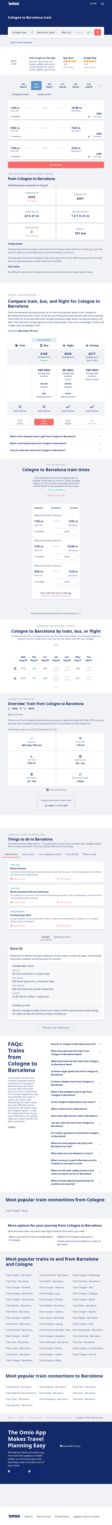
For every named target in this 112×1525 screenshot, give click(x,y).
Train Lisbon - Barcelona (18, 1348)
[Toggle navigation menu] (102, 3)
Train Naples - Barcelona (85, 1317)
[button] (66, 32)
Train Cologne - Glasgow (85, 1293)
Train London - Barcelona (19, 1275)
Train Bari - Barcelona (84, 1342)
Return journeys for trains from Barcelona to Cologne (31, 1238)
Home (11, 1417)
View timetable (32, 236)
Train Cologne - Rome (17, 1210)
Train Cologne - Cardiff (17, 1336)
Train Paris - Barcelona (17, 1281)
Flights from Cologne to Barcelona (74, 1236)
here (78, 613)
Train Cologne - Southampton (88, 1348)
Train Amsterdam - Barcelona (88, 1329)
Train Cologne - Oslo (83, 1323)
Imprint (29, 1516)
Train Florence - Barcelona (86, 1281)
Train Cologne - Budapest (52, 1336)
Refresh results (54, 495)
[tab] (20, 94)
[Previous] (14, 658)
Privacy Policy (62, 1516)
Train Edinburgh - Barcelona (53, 1342)
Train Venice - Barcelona (18, 1323)
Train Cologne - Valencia (51, 1287)
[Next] (99, 85)
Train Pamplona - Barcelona (53, 1399)
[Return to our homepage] (13, 3)
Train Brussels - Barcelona (19, 1329)
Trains (21, 1417)
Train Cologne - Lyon (49, 1293)
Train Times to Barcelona (59, 1417)
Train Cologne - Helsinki (18, 1317)
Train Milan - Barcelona (84, 1305)
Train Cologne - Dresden (18, 1287)
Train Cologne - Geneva (51, 1311)
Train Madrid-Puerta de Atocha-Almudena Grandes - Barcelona (38, 1393)
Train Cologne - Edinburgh (86, 1275)
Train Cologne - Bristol (50, 1348)
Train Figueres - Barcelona (19, 1405)
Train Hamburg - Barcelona (87, 1336)
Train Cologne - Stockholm (19, 1293)
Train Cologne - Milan (50, 1360)
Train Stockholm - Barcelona (53, 1275)
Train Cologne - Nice (83, 1287)
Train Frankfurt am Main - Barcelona (57, 1329)
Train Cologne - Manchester (20, 1299)
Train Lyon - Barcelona (17, 1342)
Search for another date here (56, 595)
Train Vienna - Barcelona (51, 1317)
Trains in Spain (35, 1417)
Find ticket (31, 201)
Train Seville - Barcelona (51, 1393)
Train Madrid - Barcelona (52, 1305)
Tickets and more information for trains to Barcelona (79, 1243)
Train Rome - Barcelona (18, 1311)
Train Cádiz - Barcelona (17, 1399)
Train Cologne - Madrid (84, 1311)
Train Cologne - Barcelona (19, 1360)
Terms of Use (44, 1516)
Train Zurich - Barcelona (18, 1354)
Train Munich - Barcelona (18, 1305)
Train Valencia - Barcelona (52, 1386)
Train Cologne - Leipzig (51, 1323)
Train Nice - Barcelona (84, 1399)
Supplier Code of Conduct (86, 1516)
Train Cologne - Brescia (51, 1299)
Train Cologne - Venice (50, 1354)
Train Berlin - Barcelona (51, 1281)
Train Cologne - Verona (84, 1354)
